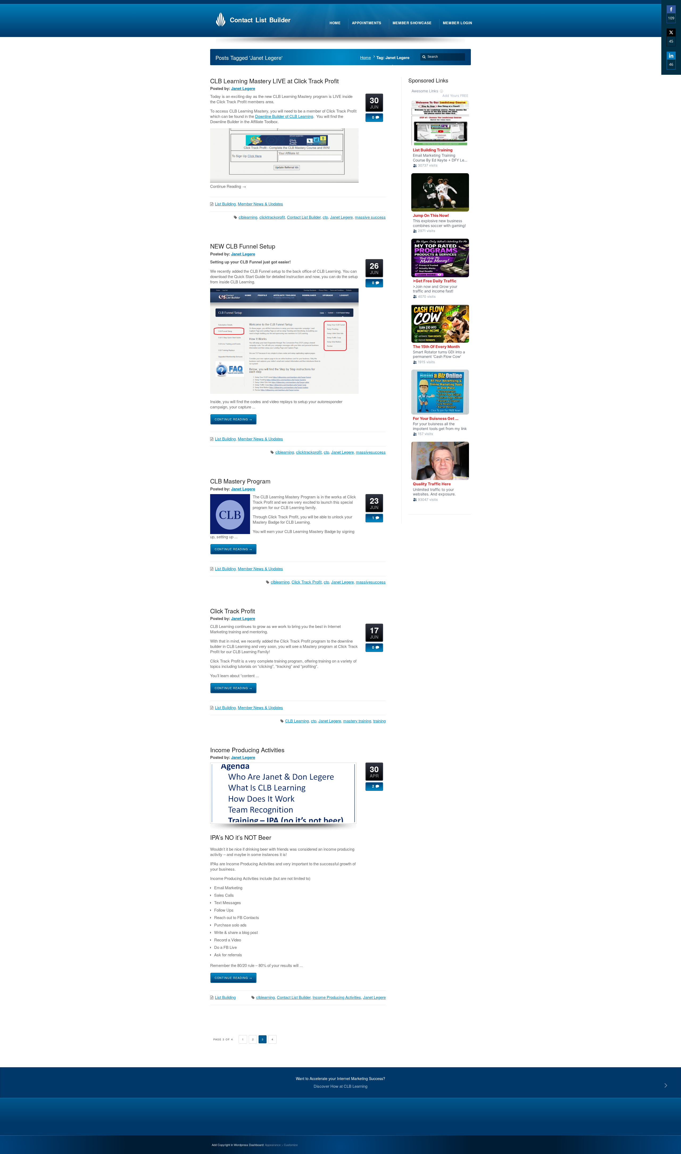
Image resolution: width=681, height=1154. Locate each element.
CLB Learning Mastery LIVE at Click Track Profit (274, 80)
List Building (225, 203)
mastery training (357, 720)
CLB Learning (297, 720)
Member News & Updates (260, 203)
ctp (325, 217)
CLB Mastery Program (240, 481)
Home (365, 57)
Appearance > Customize (281, 1145)
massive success (370, 217)
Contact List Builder (304, 217)
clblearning (248, 217)
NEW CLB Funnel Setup (242, 246)
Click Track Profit (307, 582)
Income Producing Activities (247, 749)
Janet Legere (243, 88)
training (379, 720)
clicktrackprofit (272, 217)
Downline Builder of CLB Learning (284, 116)
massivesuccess (371, 452)
